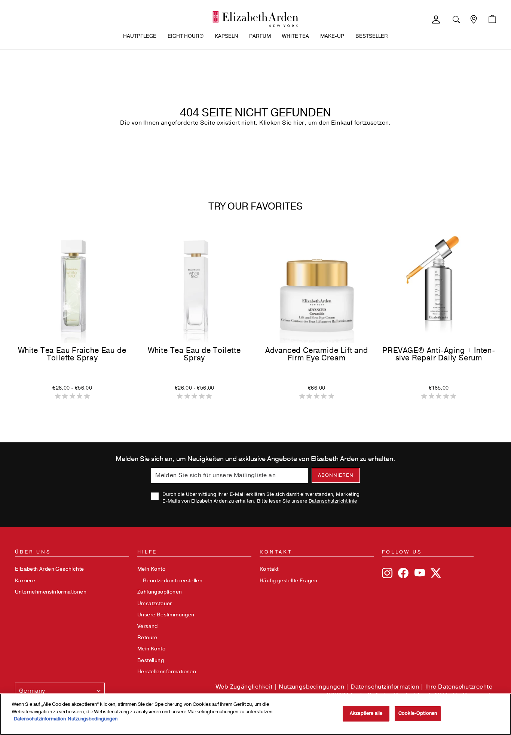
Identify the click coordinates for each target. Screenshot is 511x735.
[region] (255, 714)
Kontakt (269, 569)
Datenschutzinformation (385, 687)
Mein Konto (151, 569)
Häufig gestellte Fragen (288, 580)
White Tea (295, 36)
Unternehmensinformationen (50, 591)
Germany (32, 691)
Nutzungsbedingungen (311, 687)
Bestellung (150, 660)
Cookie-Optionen (417, 713)
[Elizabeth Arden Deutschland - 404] (255, 19)
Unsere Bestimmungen (166, 614)
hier (299, 123)
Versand (147, 626)
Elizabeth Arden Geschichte (49, 569)
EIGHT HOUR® (186, 36)
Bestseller (371, 36)
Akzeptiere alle (366, 713)
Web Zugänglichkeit (244, 687)
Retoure (147, 637)
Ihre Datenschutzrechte (458, 687)
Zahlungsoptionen (159, 591)
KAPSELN (226, 36)
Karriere (25, 580)
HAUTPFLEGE (139, 36)
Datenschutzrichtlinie (333, 501)
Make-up (332, 36)
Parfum (260, 36)
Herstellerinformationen (166, 671)
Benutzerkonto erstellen (172, 580)
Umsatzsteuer (154, 603)
